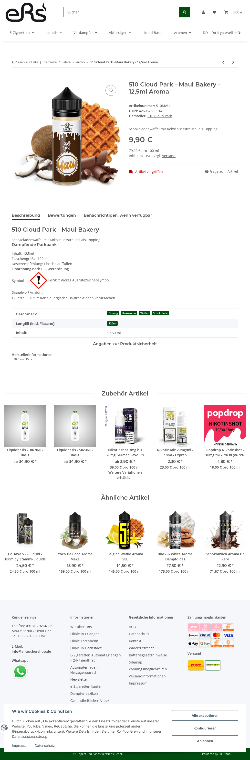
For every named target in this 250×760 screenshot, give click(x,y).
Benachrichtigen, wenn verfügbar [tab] (118, 215)
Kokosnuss (129, 313)
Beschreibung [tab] (26, 215)
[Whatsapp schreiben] (20, 671)
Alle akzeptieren (205, 715)
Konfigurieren (205, 728)
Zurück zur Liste (26, 62)
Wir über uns (81, 626)
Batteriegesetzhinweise (148, 655)
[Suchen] (184, 12)
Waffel (144, 313)
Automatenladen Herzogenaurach (84, 670)
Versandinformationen (147, 676)
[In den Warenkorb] (16, 78)
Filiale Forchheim (84, 641)
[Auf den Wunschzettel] (110, 90)
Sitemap (135, 662)
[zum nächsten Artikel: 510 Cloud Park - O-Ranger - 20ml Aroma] (233, 62)
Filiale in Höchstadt (86, 648)
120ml (112, 323)
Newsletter (79, 679)
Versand (169, 155)
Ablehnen (205, 741)
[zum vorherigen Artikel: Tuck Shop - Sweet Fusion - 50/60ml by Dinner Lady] (223, 62)
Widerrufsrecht (141, 648)
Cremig (113, 313)
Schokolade (160, 313)
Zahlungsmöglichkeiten (148, 669)
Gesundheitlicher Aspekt (90, 700)
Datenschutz (45, 745)
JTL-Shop (224, 754)
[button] (203, 12)
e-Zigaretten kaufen (86, 686)
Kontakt (135, 641)
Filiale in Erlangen (85, 634)
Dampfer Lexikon (84, 693)
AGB (132, 626)
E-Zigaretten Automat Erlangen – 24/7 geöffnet (95, 658)
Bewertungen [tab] (62, 215)
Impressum (21, 745)
